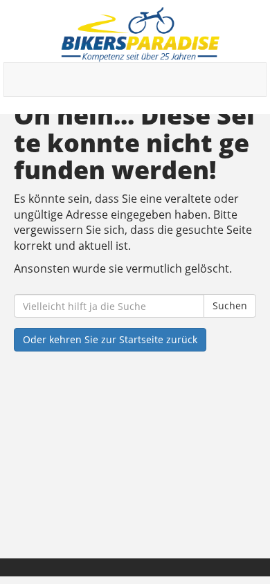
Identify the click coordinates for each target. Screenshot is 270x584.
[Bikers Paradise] (140, 34)
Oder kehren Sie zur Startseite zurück (110, 339)
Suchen (230, 305)
